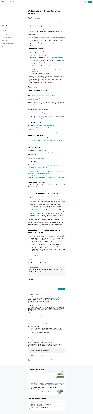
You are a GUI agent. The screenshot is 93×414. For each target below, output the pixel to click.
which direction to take (32, 298)
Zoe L (37, 408)
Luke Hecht (33, 389)
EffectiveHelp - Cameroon (58, 269)
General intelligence (36, 60)
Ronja (31, 17)
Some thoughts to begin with (8, 28)
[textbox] (46, 285)
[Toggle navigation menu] (2, 2)
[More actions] (64, 22)
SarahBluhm (36, 402)
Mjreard (32, 402)
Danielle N (32, 294)
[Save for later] (60, 22)
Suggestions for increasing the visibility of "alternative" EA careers (7, 49)
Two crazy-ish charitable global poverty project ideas (42, 379)
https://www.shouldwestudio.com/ (45, 116)
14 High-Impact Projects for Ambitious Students (41, 404)
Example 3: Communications (8, 37)
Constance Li (41, 408)
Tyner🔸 (31, 315)
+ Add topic (49, 26)
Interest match (35, 71)
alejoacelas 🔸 (60, 273)
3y (36, 294)
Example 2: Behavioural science (8, 43)
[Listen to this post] (58, 22)
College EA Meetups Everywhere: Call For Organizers (42, 401)
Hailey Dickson (60, 271)
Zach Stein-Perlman (34, 305)
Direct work (4, 30)
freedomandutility (33, 323)
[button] (29, 294)
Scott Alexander (40, 402)
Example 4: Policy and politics (8, 38)
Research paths (5, 40)
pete (31, 340)
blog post (47, 296)
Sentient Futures (33, 408)
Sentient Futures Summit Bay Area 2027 (39, 407)
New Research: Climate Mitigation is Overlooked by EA (42, 371)
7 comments (4, 52)
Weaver (31, 355)
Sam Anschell (33, 405)
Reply (29, 302)
